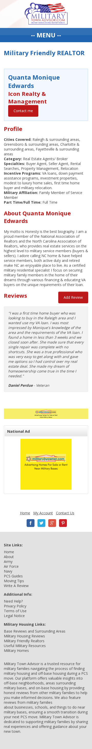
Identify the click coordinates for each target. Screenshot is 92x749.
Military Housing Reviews (24, 636)
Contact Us (65, 513)
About (9, 556)
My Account (43, 513)
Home (25, 513)
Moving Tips (14, 580)
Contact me (23, 110)
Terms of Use (15, 610)
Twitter (41, 523)
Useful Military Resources (25, 645)
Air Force (11, 566)
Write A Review (16, 585)
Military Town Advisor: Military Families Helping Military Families (46, 14)
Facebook (31, 523)
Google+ (52, 523)
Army (8, 561)
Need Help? (13, 601)
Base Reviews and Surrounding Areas (34, 631)
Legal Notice (14, 615)
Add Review (73, 297)
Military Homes (16, 650)
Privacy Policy (15, 606)
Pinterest (63, 523)
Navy (8, 571)
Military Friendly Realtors (24, 640)
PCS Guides (13, 576)
